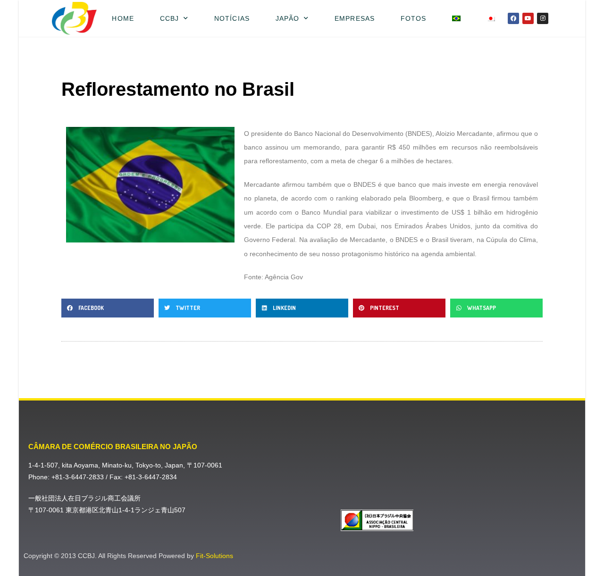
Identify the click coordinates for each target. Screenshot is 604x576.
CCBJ (169, 18)
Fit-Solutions (214, 555)
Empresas (355, 18)
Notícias (232, 18)
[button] (107, 308)
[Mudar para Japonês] (491, 18)
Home (123, 18)
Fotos (414, 18)
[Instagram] (542, 18)
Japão (288, 18)
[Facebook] (513, 18)
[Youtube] (528, 18)
